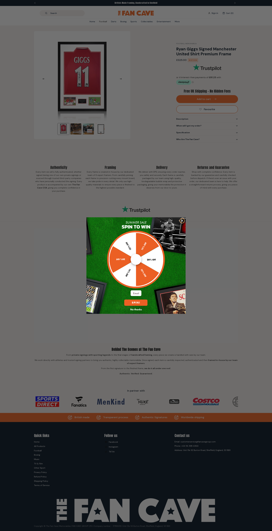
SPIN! (136, 302)
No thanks (136, 309)
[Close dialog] (182, 220)
